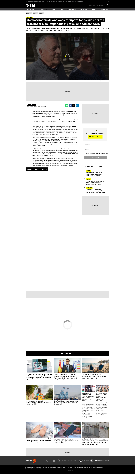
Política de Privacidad (100, 153)
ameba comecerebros (62, 1)
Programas (72, 9)
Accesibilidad (70, 470)
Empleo (41, 13)
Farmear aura (80, 1)
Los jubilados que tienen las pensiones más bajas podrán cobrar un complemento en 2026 (95, 191)
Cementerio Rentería (72, 1)
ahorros (44, 169)
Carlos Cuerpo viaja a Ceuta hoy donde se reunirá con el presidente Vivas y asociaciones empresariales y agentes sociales (66, 377)
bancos (37, 169)
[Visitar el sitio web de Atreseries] (75, 461)
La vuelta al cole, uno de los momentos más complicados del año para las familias (38, 402)
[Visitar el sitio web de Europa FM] (86, 461)
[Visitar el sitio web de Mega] (70, 461)
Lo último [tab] (100, 167)
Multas (88, 179)
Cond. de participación (98, 467)
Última (92, 5)
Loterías (52, 9)
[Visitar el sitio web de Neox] (59, 461)
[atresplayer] (101, 5)
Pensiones (89, 187)
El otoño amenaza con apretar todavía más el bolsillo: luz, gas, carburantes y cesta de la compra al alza (39, 440)
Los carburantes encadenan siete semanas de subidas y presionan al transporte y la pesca (88, 396)
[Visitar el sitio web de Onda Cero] (81, 461)
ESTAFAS (88, 170)
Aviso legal (69, 467)
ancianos (29, 169)
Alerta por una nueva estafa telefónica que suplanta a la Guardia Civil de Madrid (94, 174)
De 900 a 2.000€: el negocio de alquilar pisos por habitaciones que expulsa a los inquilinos (101, 396)
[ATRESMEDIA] (30, 461)
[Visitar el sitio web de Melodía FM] (92, 461)
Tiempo (62, 9)
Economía (67, 353)
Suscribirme (95, 157)
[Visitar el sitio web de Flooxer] (107, 461)
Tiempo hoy (47, 1)
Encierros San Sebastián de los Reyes (36, 1)
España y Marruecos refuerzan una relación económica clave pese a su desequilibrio (66, 402)
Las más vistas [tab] (89, 167)
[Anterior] (26, 1)
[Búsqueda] (107, 5)
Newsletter (104, 9)
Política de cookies (88, 467)
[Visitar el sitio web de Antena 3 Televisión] (48, 461)
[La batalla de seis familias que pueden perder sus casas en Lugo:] (39, 365)
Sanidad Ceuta (54, 1)
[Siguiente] (108, 1)
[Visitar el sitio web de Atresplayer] (99, 461)
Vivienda (35, 13)
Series (94, 9)
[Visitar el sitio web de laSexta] (53, 461)
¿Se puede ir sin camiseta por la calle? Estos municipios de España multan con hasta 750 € (95, 182)
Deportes (41, 9)
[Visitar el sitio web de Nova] (64, 461)
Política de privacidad (78, 467)
